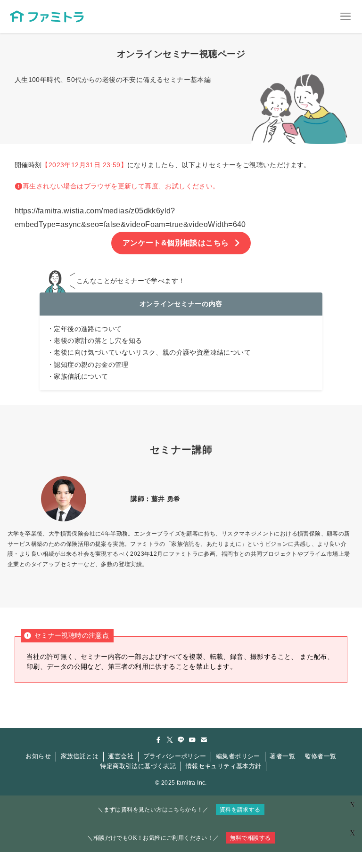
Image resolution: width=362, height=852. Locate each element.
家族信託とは (80, 756)
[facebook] (158, 740)
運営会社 (120, 756)
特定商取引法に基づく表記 (138, 766)
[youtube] (192, 740)
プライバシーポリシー (174, 756)
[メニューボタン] (345, 16)
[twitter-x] (169, 740)
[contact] (203, 740)
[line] (181, 740)
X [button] (352, 833)
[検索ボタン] (312, 16)
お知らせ (38, 756)
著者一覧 (282, 756)
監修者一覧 (321, 756)
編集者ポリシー (238, 756)
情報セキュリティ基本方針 (224, 766)
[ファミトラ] (46, 16)
